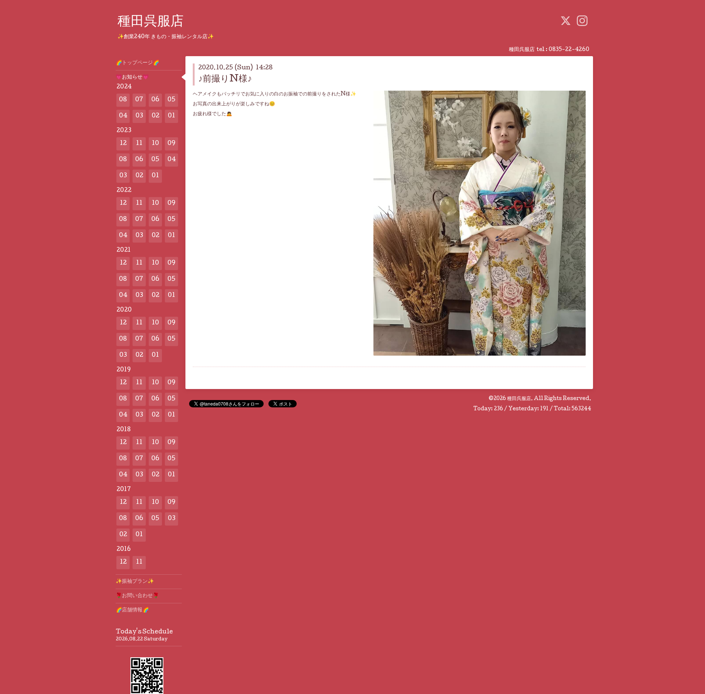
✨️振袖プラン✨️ (135, 582)
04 (123, 116)
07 (139, 100)
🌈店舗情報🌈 (132, 610)
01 (171, 116)
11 (139, 144)
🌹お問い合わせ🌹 (137, 596)
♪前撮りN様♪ (225, 79)
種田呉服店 (151, 22)
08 (123, 100)
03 (139, 116)
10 (155, 144)
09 (171, 144)
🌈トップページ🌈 (137, 63)
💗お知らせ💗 (132, 77)
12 (123, 144)
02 (155, 116)
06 (155, 100)
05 (171, 100)
